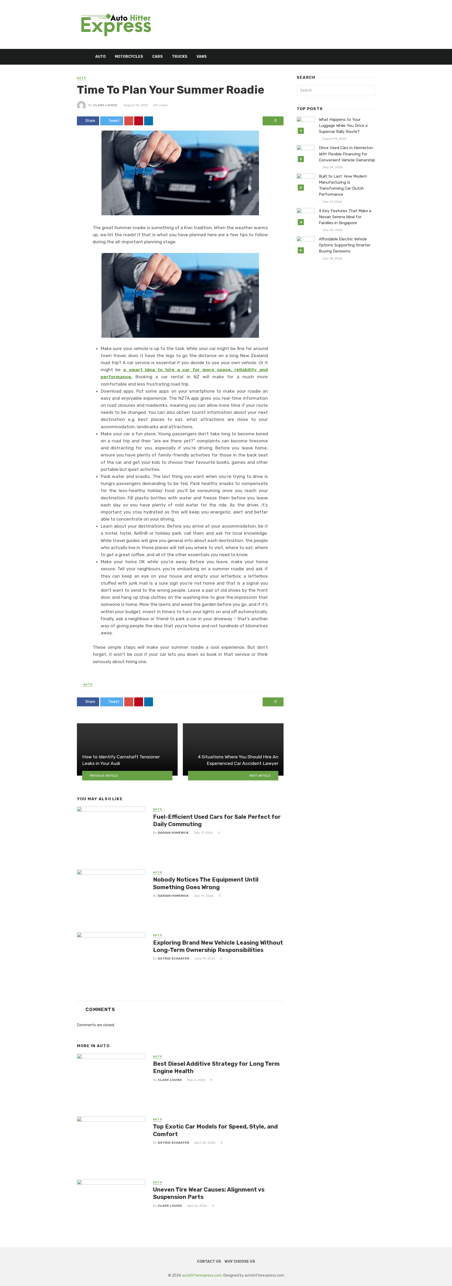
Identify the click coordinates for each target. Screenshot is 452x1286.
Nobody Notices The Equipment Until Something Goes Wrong (205, 883)
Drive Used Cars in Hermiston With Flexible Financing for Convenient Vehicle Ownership (347, 153)
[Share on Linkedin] (148, 120)
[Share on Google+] (128, 120)
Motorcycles (129, 56)
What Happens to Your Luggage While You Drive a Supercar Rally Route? (343, 125)
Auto (100, 56)
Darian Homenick (173, 832)
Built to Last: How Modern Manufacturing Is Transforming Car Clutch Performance (343, 185)
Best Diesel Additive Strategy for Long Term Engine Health (216, 1067)
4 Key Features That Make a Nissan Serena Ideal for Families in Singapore (345, 216)
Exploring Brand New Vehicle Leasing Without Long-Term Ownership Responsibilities (218, 946)
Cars (157, 56)
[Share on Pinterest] (138, 120)
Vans (201, 56)
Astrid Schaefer (173, 958)
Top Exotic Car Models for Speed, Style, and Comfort (215, 1130)
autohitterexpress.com (202, 1275)
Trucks (179, 56)
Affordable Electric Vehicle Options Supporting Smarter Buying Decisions (344, 245)
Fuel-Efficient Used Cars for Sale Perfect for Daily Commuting (217, 820)
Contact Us (209, 1261)
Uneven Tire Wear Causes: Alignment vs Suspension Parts (208, 1193)
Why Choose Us (240, 1261)
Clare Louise (105, 105)
